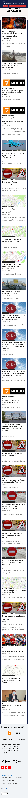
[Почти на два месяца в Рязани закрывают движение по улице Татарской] (14, 608)
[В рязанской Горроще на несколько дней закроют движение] (14, 201)
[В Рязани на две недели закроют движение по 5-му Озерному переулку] (14, 670)
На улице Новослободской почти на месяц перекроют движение (12, 535)
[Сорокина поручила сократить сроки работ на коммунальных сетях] (14, 696)
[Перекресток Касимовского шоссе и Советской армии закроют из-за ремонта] (14, 391)
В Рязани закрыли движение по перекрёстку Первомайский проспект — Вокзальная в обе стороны (14, 345)
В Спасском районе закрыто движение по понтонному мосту (12, 92)
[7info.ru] (14, 733)
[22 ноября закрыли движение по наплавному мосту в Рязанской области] (14, 56)
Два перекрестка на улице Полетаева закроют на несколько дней (11, 266)
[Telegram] (2, 767)
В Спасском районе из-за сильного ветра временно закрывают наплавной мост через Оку (12, 120)
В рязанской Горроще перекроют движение (10, 183)
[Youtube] (9, 767)
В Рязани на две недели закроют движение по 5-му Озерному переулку (12, 680)
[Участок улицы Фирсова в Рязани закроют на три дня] (14, 231)
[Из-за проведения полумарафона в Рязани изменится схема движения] (14, 640)
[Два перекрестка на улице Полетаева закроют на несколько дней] (14, 257)
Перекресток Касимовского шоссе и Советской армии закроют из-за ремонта (12, 401)
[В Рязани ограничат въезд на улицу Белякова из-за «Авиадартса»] (14, 145)
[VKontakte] (6, 767)
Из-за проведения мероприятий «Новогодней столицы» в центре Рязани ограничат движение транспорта (12, 35)
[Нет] (26, 4)
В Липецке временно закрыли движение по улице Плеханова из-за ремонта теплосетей (13, 481)
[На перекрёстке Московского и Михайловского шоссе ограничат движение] (14, 497)
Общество (5, 28)
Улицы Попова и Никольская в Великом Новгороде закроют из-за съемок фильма (13, 317)
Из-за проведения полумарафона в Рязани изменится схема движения (12, 650)
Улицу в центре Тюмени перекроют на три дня (11, 293)
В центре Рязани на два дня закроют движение (12, 454)
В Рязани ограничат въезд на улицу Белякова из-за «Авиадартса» (13, 155)
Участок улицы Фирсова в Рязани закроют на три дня (12, 240)
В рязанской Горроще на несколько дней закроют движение (11, 211)
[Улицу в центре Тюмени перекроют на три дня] (14, 284)
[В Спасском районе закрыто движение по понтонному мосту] (14, 83)
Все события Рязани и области (9, 61)
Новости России (6, 289)
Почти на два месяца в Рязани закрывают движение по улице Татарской (13, 618)
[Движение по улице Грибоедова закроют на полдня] (14, 583)
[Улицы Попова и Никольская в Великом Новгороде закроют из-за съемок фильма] (14, 308)
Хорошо (5, 5)
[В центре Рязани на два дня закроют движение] (14, 446)
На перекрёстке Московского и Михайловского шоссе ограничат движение (13, 506)
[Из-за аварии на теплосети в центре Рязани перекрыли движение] (14, 553)
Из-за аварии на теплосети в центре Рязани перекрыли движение (12, 562)
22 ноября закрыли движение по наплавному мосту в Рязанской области (13, 65)
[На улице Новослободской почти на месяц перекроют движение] (14, 525)
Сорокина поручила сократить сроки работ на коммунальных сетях (13, 706)
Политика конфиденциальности (17, 5)
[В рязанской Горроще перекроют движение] (14, 174)
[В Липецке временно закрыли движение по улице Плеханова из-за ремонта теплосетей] (14, 471)
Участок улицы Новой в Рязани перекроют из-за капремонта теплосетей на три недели (13, 373)
